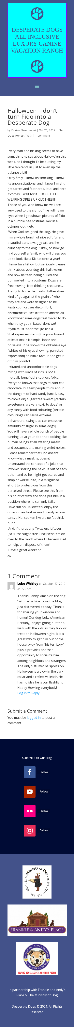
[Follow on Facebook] (30, 772)
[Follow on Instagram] (30, 831)
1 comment (42, 135)
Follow (43, 772)
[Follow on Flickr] (30, 811)
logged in (34, 717)
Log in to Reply (28, 693)
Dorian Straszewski (23, 130)
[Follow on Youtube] (30, 792)
